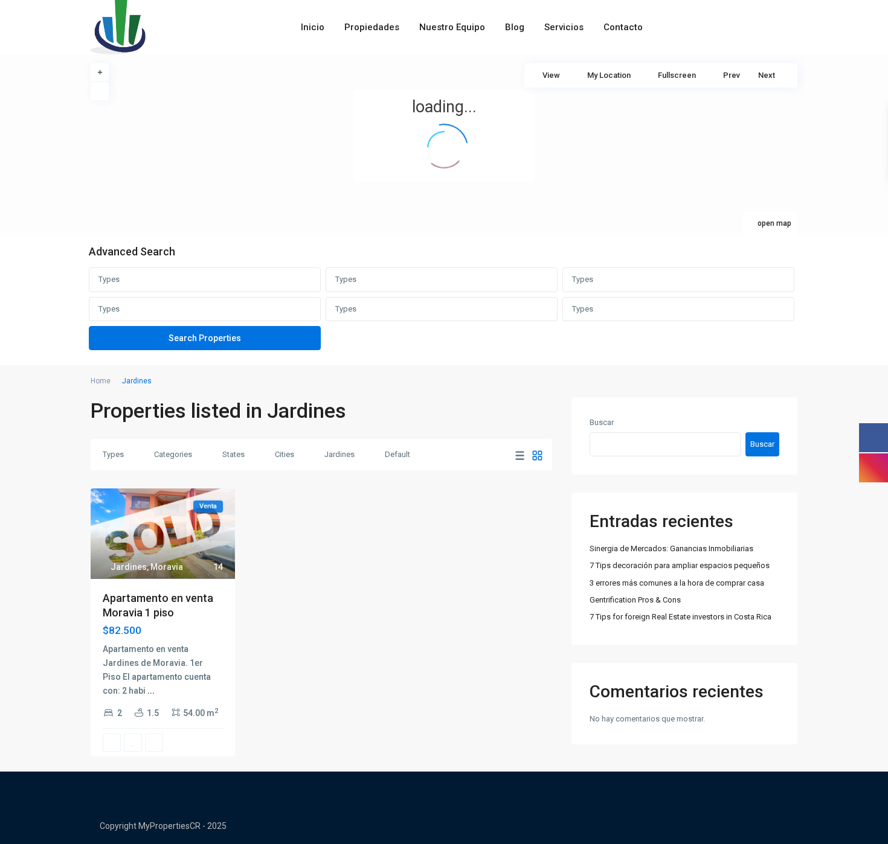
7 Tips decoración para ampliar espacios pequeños (680, 565)
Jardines (339, 454)
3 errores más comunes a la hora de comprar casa (677, 582)
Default (397, 454)
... (151, 690)
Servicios (564, 27)
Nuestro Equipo (452, 27)
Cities (284, 454)
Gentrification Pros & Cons (635, 599)
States (233, 454)
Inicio (312, 27)
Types (109, 279)
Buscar (602, 422)
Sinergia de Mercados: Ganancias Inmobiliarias (671, 548)
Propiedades (371, 27)
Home (101, 381)
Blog (514, 27)
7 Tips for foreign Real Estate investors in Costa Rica (680, 616)
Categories (173, 454)
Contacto (623, 27)
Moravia (166, 567)
